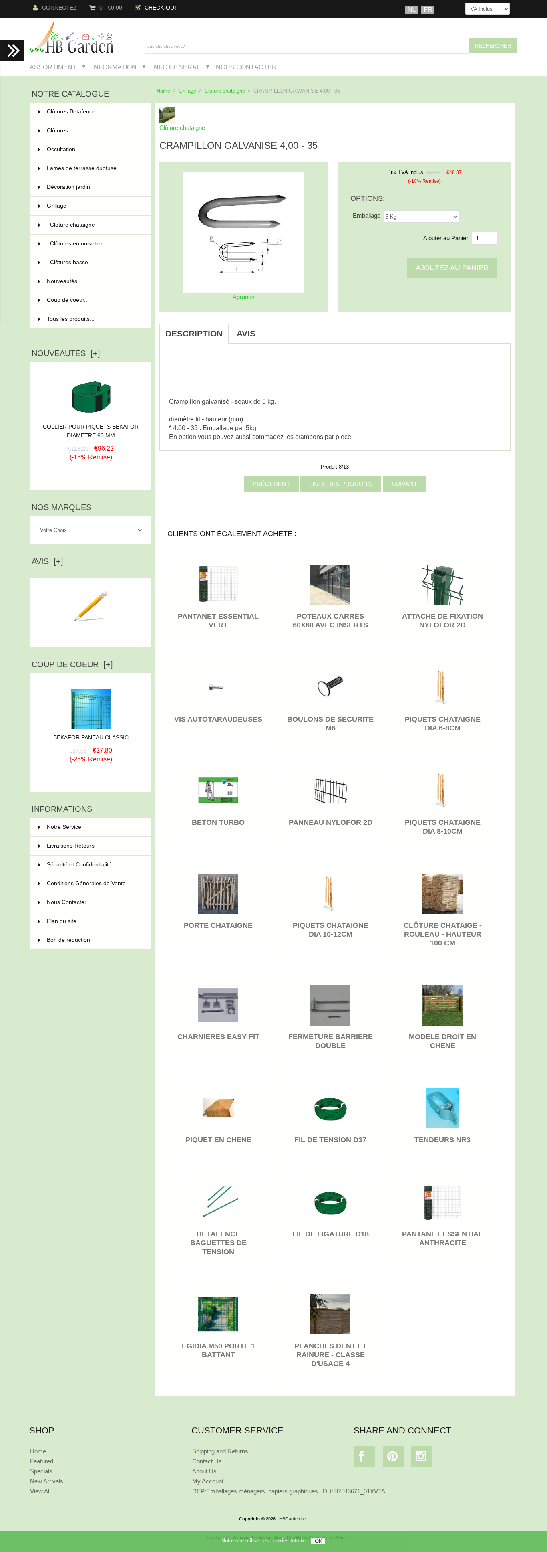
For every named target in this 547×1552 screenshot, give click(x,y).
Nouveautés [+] (66, 353)
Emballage (366, 215)
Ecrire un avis (91, 634)
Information (114, 67)
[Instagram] (421, 1458)
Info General (176, 67)
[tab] (271, 329)
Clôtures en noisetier (96, 244)
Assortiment (53, 67)
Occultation (94, 149)
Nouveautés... (64, 281)
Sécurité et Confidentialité (79, 865)
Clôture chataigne (225, 91)
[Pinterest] (393, 1458)
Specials (41, 1471)
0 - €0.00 (110, 8)
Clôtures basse (96, 262)
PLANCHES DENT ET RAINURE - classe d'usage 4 (330, 1355)
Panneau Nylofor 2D (330, 822)
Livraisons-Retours (71, 846)
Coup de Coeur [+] (72, 664)
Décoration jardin (94, 187)
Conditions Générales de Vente (86, 883)
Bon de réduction (68, 940)
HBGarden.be (292, 1518)
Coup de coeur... (68, 300)
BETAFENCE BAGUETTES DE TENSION (218, 1243)
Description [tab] (194, 333)
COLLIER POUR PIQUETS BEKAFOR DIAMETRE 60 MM (91, 431)
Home (163, 91)
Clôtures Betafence (94, 112)
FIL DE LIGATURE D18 (330, 1234)
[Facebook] (365, 1458)
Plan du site (61, 921)
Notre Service (64, 827)
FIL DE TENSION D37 (330, 1140)
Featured (41, 1461)
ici (304, 1541)
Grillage (187, 91)
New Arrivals (46, 1481)
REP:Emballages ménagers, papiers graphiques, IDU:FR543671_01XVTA (288, 1491)
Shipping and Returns (220, 1451)
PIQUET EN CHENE (218, 1140)
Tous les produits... (71, 319)
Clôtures (94, 130)
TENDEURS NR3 (442, 1140)
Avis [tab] (246, 333)
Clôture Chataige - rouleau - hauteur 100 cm (443, 934)
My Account (207, 1481)
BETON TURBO (218, 822)
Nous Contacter (246, 67)
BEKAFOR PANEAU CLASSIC (91, 738)
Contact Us (207, 1461)
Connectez (59, 8)
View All (40, 1491)
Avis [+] (47, 561)
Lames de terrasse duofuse (94, 168)
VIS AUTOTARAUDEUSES (218, 719)
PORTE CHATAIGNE (218, 925)
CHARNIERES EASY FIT (218, 1037)
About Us (204, 1471)
